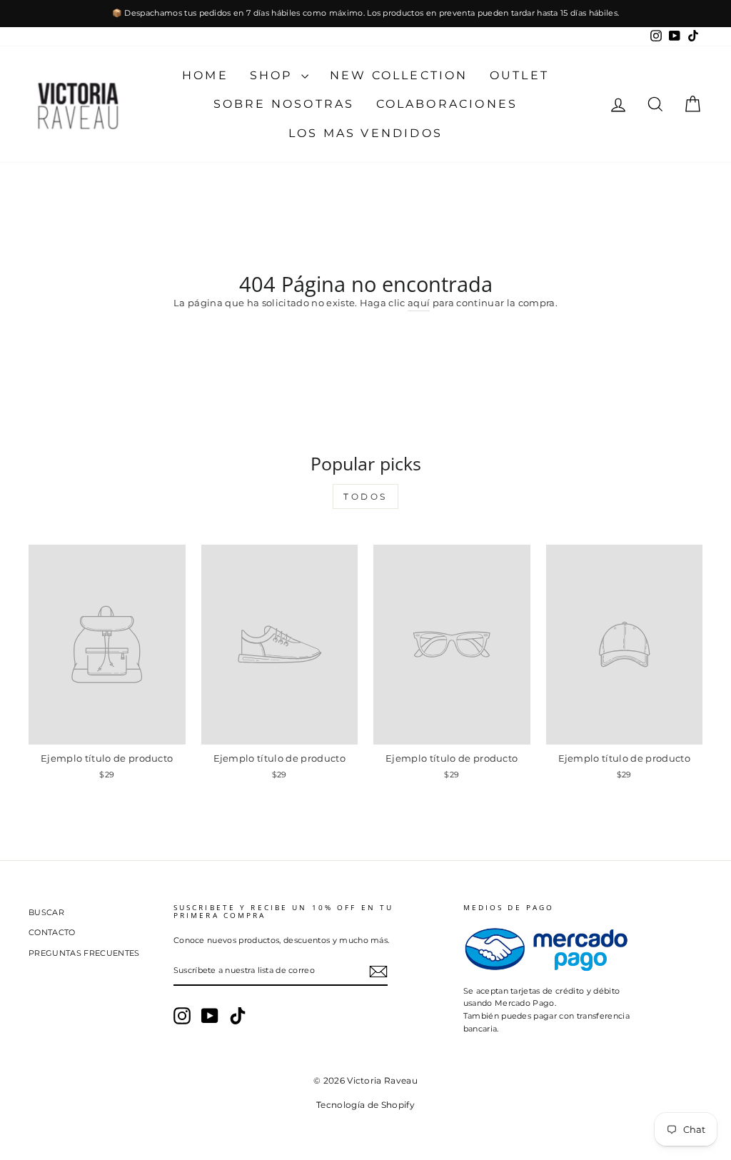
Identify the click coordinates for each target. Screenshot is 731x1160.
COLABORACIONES (447, 104)
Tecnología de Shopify (365, 1104)
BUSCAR (46, 912)
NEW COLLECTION (399, 75)
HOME (205, 75)
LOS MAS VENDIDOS (365, 133)
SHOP (274, 75)
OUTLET (519, 75)
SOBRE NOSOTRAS (284, 104)
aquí (419, 302)
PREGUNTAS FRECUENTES (84, 953)
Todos (365, 496)
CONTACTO (52, 932)
